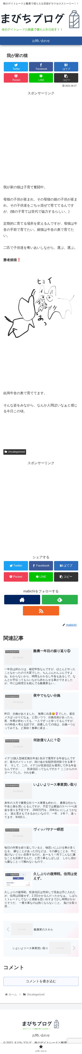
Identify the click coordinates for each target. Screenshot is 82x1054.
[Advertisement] (41, 137)
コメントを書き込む (41, 981)
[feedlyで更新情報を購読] (60, 599)
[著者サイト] (22, 599)
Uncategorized (16, 451)
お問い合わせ (41, 1035)
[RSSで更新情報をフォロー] (41, 610)
